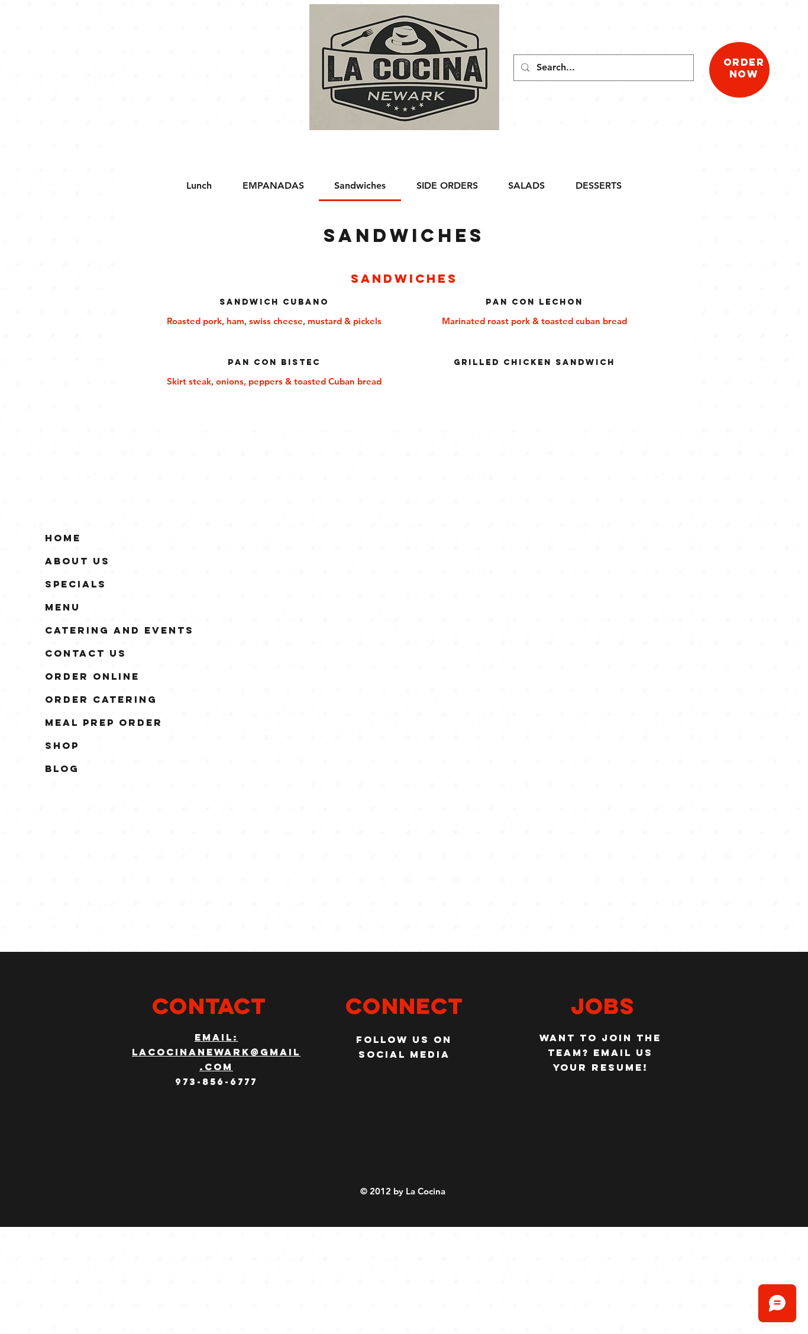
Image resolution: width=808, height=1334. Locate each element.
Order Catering (101, 699)
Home (63, 538)
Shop (62, 745)
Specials (75, 584)
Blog (62, 768)
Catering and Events (119, 630)
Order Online (92, 676)
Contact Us (86, 653)
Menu (62, 607)
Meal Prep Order (104, 722)
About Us (77, 561)
